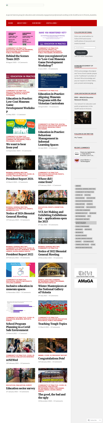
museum (17, 94)
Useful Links (51, 23)
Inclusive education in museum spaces (19, 288)
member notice (12, 210)
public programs (13, 53)
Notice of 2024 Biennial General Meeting (20, 215)
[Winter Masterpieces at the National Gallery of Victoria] (52, 270)
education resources (84, 201)
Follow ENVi (81, 53)
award (41, 355)
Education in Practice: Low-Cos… (87, 154)
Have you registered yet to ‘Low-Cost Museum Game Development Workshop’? (52, 61)
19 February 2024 (12, 220)
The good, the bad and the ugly (51, 396)
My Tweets (78, 137)
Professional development (17, 51)
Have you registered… (87, 152)
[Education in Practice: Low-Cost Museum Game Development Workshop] (20, 80)
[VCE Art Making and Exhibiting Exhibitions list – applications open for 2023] (52, 197)
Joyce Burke (84, 160)
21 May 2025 (10, 114)
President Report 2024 (19, 178)
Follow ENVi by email (83, 32)
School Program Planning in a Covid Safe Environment (18, 327)
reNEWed (25, 249)
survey (18, 141)
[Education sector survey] (20, 375)
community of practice (16, 48)
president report (20, 175)
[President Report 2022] (20, 236)
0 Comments (23, 62)
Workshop (58, 53)
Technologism (85, 161)
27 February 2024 (44, 185)
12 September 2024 (13, 151)
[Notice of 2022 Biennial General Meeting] (52, 236)
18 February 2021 (12, 363)
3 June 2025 (42, 69)
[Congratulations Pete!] (52, 345)
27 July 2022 (42, 225)
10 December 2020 (45, 401)
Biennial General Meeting (16, 172)
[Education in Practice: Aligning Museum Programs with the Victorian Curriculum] (52, 80)
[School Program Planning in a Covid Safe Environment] (20, 307)
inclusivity (27, 281)
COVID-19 (30, 174)
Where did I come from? (45, 180)
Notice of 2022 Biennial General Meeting (52, 253)
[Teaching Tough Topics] (52, 307)
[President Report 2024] (20, 162)
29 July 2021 (42, 295)
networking (27, 49)
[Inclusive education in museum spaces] (20, 270)
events (19, 49)
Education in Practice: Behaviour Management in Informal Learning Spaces (51, 138)
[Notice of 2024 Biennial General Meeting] (20, 197)
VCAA (40, 209)
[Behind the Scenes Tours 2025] (20, 38)
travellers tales (82, 244)
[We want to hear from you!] (20, 126)
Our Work (36, 23)
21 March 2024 (11, 182)
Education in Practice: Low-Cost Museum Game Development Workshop (20, 105)
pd (55, 49)
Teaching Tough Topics (52, 323)
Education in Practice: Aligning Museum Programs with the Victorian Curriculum (51, 98)
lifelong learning (45, 175)
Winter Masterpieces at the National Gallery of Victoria (52, 289)
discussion (43, 126)
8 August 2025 (11, 62)
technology (88, 241)
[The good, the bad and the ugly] (52, 375)
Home (10, 23)
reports (27, 319)
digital (62, 124)
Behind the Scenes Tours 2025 (17, 58)
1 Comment (21, 114)
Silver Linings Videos (21, 251)
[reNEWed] (20, 345)
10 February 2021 (44, 362)
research (79, 232)
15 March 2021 (11, 333)
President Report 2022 (19, 254)
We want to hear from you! (16, 146)
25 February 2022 (12, 258)
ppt (89, 216)
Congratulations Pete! (51, 358)
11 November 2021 (13, 292)
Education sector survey (20, 388)
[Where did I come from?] (52, 162)
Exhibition (58, 207)
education (10, 49)
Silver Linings (44, 390)
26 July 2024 (42, 148)
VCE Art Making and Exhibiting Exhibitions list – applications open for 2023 (52, 216)
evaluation (21, 357)
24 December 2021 (45, 258)
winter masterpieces (47, 283)
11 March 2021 (43, 327)
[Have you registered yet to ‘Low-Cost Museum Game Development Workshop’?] (52, 38)
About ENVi (21, 23)
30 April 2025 (43, 107)
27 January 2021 (12, 392)
